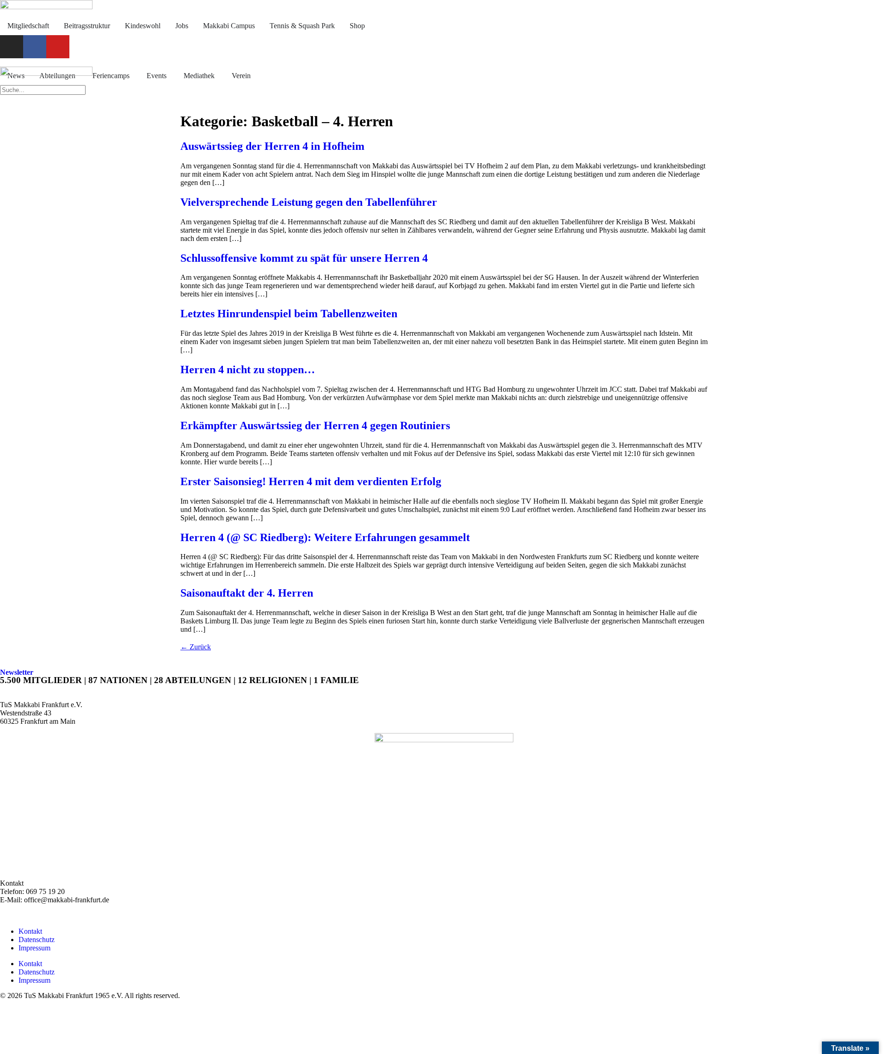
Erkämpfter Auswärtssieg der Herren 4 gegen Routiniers (315, 425)
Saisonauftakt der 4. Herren (246, 593)
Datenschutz (36, 939)
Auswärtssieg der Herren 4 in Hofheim (272, 146)
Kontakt (30, 931)
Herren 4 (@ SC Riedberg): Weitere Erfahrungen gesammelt (325, 537)
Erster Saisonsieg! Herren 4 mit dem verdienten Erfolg (310, 481)
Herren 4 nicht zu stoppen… (247, 370)
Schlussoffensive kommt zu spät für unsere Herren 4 (304, 258)
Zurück (195, 647)
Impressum (34, 948)
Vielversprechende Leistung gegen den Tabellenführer (308, 202)
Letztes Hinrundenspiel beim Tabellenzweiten (288, 314)
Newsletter (16, 672)
